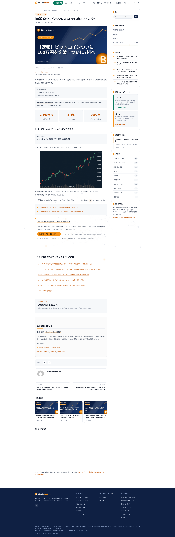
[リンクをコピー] (49, 362)
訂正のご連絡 (61, 352)
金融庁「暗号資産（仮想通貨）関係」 (50, 347)
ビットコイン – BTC (46, 72)
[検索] (138, 3)
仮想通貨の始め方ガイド (128, 497)
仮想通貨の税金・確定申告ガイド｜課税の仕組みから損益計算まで (62, 211)
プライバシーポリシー (127, 514)
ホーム (37, 10)
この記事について (119, 147)
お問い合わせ (125, 511)
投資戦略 (118, 3)
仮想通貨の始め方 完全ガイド (48, 305)
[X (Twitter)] (36, 505)
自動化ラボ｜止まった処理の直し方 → (124, 217)
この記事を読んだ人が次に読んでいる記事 (126, 144)
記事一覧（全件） (126, 504)
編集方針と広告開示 (43, 352)
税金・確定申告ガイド (127, 500)
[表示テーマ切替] (134, 3)
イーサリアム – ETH (82, 500)
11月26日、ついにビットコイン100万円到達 (126, 140)
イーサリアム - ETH (84, 3)
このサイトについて (127, 507)
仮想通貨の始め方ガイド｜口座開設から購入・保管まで (58, 207)
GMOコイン (102, 500)
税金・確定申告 (97, 3)
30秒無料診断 (58, 3)
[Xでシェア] (44, 362)
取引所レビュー (108, 3)
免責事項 (53, 352)
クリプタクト (102, 497)
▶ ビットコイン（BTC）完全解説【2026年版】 (54, 139)
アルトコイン (128, 3)
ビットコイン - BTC (70, 3)
